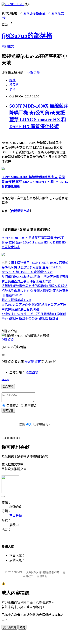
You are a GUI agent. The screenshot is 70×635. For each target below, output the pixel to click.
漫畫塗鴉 (32, 372)
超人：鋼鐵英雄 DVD (16, 300)
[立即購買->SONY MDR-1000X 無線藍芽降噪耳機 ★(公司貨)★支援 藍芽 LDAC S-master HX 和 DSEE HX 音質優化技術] (3, 169)
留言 (38, 361)
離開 (22, 627)
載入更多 (8, 386)
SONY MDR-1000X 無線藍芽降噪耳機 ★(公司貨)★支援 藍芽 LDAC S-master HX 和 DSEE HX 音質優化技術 (34, 242)
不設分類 (33, 72)
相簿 (12, 80)
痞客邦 (29, 361)
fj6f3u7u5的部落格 (27, 35)
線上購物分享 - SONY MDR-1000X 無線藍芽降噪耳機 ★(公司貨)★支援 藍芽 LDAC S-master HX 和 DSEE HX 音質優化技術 (35, 267)
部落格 (14, 85)
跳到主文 (8, 46)
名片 (12, 89)
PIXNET (18, 572)
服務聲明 (42, 576)
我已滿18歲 (9, 627)
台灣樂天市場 (20, 211)
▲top (5, 379)
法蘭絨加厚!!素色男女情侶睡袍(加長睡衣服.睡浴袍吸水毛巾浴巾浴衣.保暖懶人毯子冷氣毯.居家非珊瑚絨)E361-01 (35, 290)
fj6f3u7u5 (8, 339)
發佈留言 (8, 410)
